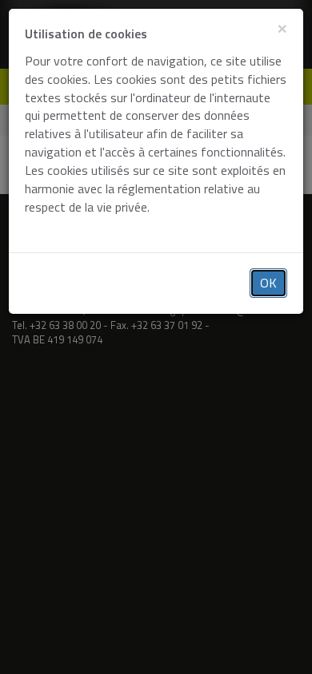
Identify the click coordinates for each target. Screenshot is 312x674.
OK (268, 282)
